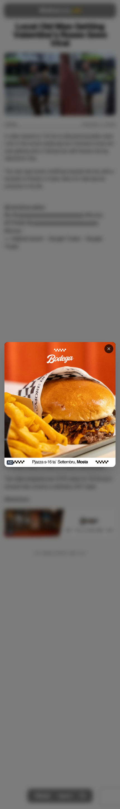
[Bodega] (60, 404)
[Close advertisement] (108, 348)
